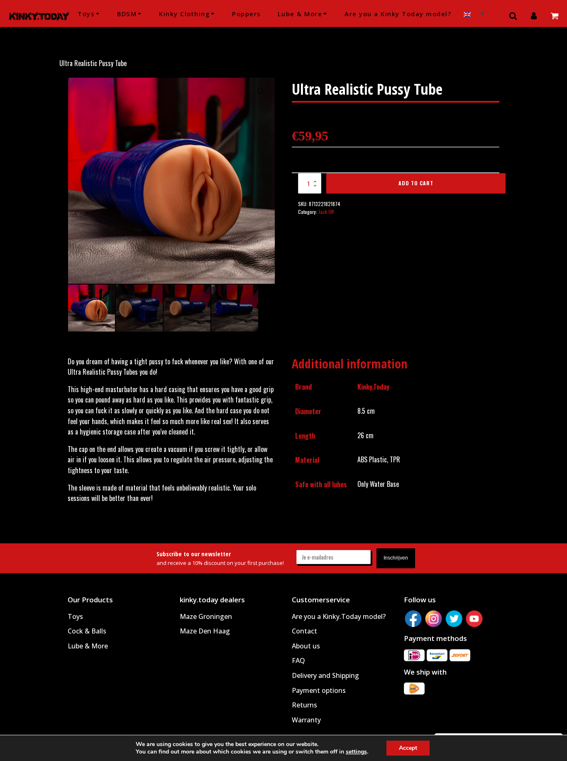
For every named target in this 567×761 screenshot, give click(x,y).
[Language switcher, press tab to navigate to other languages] (474, 13)
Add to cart (415, 183)
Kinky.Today (373, 387)
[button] (261, 91)
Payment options (319, 690)
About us (306, 646)
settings (356, 752)
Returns (304, 704)
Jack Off (326, 211)
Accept (408, 748)
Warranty (306, 719)
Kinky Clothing (184, 14)
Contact (304, 631)
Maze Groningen (206, 616)
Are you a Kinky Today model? (398, 14)
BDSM (127, 14)
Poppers (246, 14)
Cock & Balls (87, 631)
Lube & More (300, 14)
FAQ (298, 660)
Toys (86, 14)
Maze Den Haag (205, 631)
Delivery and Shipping (325, 675)
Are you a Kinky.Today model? (339, 616)
